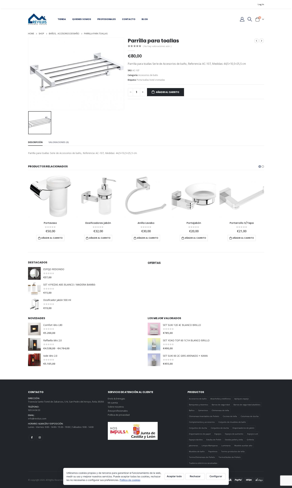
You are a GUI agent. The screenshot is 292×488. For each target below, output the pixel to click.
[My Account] (242, 19)
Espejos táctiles (196, 439)
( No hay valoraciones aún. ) (157, 46)
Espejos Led (252, 434)
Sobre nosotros (116, 406)
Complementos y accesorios (202, 422)
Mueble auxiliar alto (243, 445)
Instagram (39, 437)
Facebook (31, 437)
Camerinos (203, 410)
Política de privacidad (119, 414)
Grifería (250, 439)
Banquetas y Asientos (198, 404)
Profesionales (106, 19)
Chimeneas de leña (220, 410)
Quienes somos (81, 19)
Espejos (217, 434)
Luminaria (225, 445)
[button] (259, 166)
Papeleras (212, 451)
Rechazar (195, 476)
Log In (261, 4)
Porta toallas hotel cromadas (151, 79)
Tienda (62, 19)
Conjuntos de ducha (198, 428)
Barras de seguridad (221, 404)
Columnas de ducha (250, 416)
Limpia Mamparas (210, 445)
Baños (191, 410)
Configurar (216, 476)
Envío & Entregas (116, 398)
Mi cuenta (113, 402)
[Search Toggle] (249, 19)
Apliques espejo (241, 398)
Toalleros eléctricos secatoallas (203, 463)
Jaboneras (193, 445)
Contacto (128, 19)
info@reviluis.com (37, 418)
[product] (50, 196)
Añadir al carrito (167, 92)
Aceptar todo (174, 476)
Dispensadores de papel (200, 434)
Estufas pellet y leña (234, 439)
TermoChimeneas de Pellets (202, 457)
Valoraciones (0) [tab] (58, 142)
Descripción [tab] (35, 142)
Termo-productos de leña (233, 451)
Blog (145, 19)
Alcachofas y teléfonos (220, 398)
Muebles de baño (197, 451)
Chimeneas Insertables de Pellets (204, 416)
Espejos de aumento (234, 434)
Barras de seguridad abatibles (247, 404)
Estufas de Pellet (213, 439)
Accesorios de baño (148, 75)
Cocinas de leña (230, 416)
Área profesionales (118, 410)
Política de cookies (130, 480)
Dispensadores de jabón (243, 428)
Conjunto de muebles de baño (232, 422)
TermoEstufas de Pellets (229, 457)
